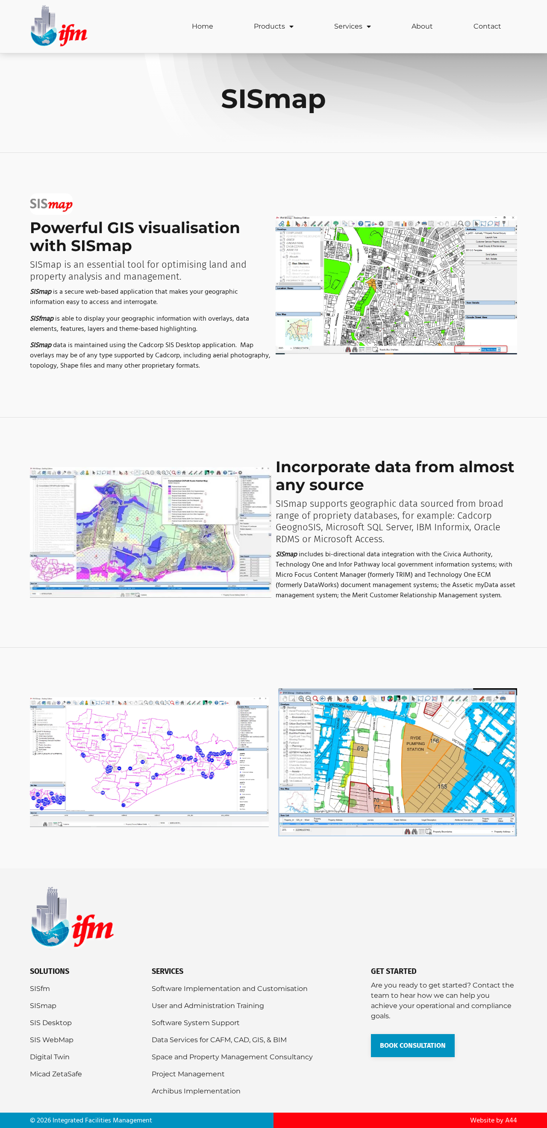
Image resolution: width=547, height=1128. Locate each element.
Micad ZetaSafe (56, 1074)
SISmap (43, 1006)
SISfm (40, 989)
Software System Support (196, 1023)
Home (202, 26)
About (422, 26)
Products (269, 26)
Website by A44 (493, 1120)
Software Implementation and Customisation (230, 989)
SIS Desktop (51, 1023)
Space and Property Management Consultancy (232, 1057)
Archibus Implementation (196, 1091)
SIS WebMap (52, 1040)
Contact (487, 26)
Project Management (188, 1074)
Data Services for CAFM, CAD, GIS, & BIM (219, 1040)
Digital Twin (50, 1057)
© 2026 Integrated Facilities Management (91, 1120)
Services (348, 26)
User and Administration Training (208, 1006)
